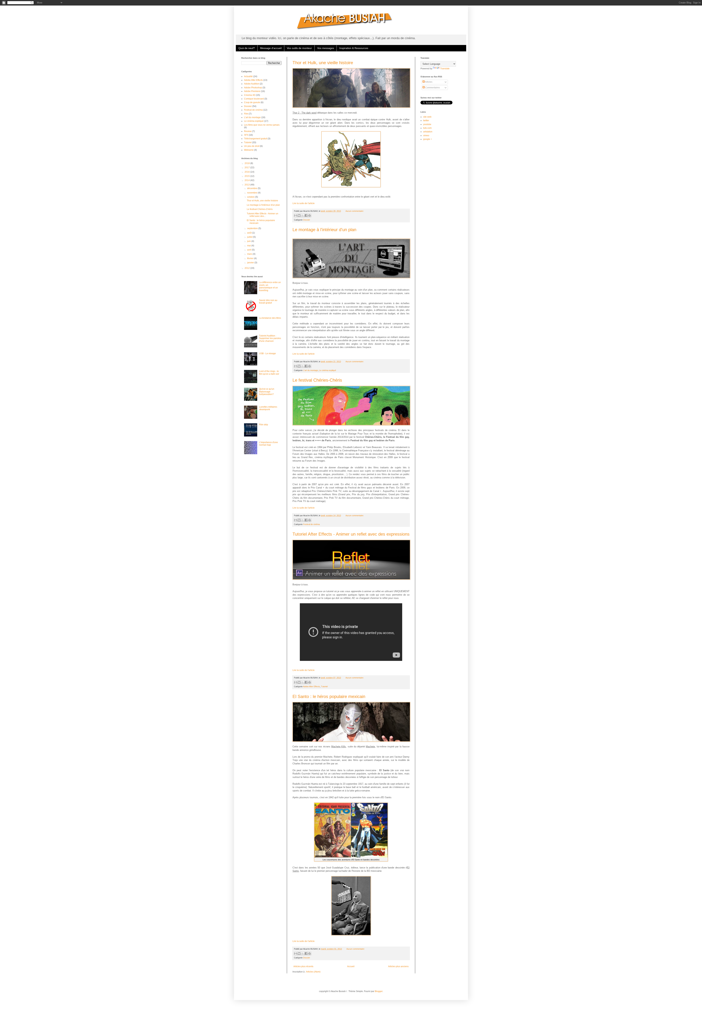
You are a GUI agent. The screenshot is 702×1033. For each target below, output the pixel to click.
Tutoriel (324, 686)
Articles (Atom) (313, 971)
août (249, 233)
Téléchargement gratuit (255, 138)
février (250, 258)
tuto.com (427, 128)
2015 (247, 176)
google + (427, 139)
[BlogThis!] (299, 215)
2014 (247, 180)
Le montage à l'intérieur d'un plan (324, 229)
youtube (427, 124)
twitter (426, 120)
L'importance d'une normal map (268, 443)
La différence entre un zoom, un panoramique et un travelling (270, 286)
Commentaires (432, 87)
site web (427, 117)
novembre (252, 192)
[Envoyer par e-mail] (295, 215)
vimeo (426, 135)
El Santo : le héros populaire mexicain (328, 696)
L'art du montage (310, 370)
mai (249, 245)
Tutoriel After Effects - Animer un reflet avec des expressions (351, 534)
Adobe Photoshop (253, 87)
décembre (252, 188)
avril (249, 250)
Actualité (248, 76)
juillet (250, 237)
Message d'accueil (271, 48)
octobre (251, 197)
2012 (247, 268)
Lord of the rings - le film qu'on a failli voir (269, 372)
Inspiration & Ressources (353, 48)
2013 (247, 184)
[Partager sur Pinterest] (309, 215)
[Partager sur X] (302, 215)
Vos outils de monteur (299, 48)
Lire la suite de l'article (303, 203)
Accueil (350, 966)
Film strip (263, 424)
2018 (247, 163)
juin (249, 241)
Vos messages (325, 48)
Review (248, 131)
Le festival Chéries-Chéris (317, 380)
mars (250, 254)
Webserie (249, 150)
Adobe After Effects (311, 686)
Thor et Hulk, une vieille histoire (322, 62)
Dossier (306, 220)
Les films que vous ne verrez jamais (262, 125)
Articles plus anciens (398, 966)
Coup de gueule (252, 102)
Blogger (378, 991)
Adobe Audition (251, 83)
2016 (247, 172)
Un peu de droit (251, 146)
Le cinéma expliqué (327, 370)
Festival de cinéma (311, 524)
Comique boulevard (254, 98)
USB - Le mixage (267, 353)
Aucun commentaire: (355, 211)
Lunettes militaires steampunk (268, 408)
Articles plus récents (303, 966)
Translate (445, 68)
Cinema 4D (249, 95)
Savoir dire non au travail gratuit (268, 301)
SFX (246, 135)
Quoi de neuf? (246, 48)
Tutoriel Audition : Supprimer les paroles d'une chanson (270, 338)
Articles (428, 82)
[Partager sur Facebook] (306, 215)
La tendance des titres (270, 318)
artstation (427, 131)
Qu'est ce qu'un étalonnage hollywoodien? (266, 392)
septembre (252, 228)
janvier (250, 262)
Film (246, 113)
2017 (247, 167)
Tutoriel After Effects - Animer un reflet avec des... (262, 214)
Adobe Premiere (252, 91)
